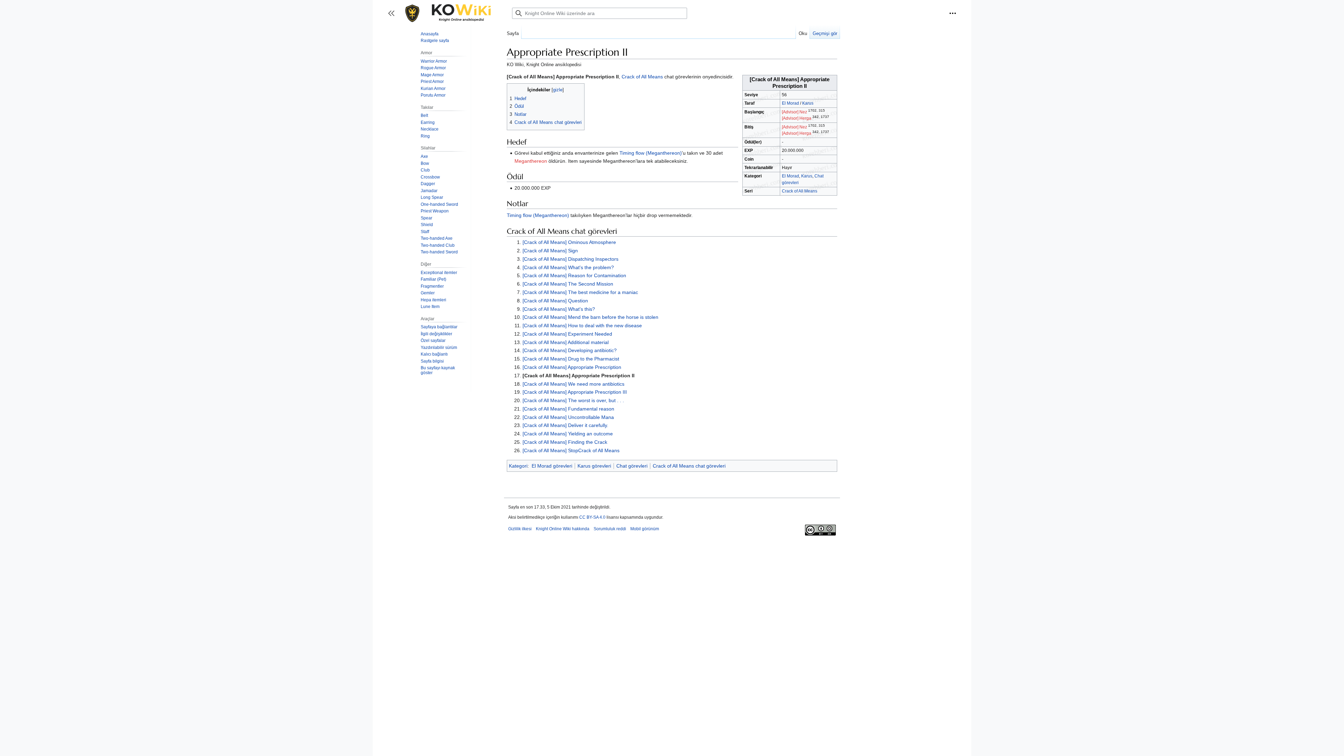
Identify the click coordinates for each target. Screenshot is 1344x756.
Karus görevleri (594, 466)
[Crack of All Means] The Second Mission (568, 284)
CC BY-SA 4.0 (592, 517)
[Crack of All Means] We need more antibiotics (573, 384)
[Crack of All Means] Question (555, 300)
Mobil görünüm (644, 528)
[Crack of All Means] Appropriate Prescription (572, 367)
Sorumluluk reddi (610, 528)
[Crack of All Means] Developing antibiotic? (570, 350)
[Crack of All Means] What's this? (559, 309)
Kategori (518, 466)
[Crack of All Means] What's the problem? (568, 267)
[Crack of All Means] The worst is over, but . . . (573, 400)
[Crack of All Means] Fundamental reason (568, 409)
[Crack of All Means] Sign (550, 250)
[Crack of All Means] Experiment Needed (567, 334)
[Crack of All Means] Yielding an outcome (568, 433)
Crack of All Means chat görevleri (689, 466)
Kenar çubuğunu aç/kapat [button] (393, 17)
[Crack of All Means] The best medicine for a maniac (580, 292)
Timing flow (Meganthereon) (651, 153)
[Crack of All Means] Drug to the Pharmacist (571, 359)
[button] (953, 13)
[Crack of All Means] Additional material (566, 342)
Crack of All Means (799, 191)
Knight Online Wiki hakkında (562, 528)
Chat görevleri (632, 466)
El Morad (790, 103)
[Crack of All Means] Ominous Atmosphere (569, 242)
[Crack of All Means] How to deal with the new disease (582, 325)
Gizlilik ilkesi (520, 528)
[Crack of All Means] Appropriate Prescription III (575, 392)
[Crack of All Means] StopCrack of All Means (571, 450)
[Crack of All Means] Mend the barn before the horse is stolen (590, 317)
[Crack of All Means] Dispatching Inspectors (570, 259)
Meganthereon (530, 161)
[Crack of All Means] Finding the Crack (565, 442)
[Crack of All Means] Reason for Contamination (574, 275)
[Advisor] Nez (794, 112)
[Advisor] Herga (796, 118)
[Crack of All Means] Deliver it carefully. (565, 425)
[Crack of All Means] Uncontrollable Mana (568, 417)
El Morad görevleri (552, 466)
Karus (807, 103)
